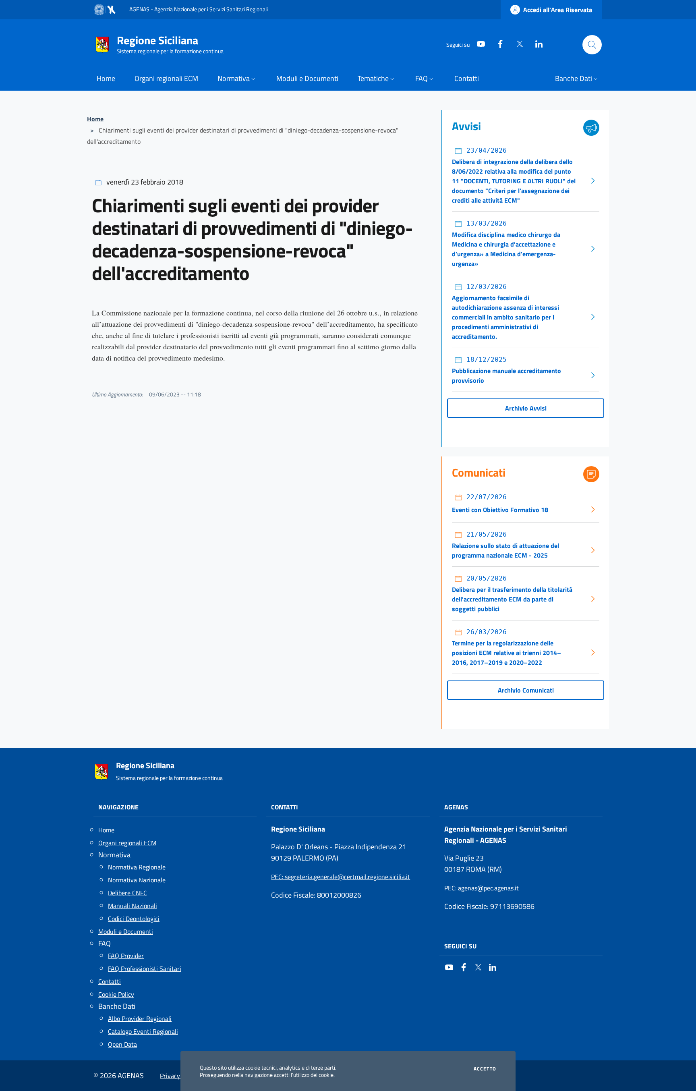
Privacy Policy (179, 1076)
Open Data (122, 1044)
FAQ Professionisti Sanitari (144, 968)
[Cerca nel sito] (592, 44)
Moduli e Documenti (125, 931)
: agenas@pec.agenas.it (481, 888)
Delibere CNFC (127, 893)
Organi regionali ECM (127, 843)
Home (95, 119)
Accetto (485, 1068)
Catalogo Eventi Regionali (143, 1031)
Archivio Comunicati (526, 690)
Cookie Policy (116, 994)
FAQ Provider (126, 955)
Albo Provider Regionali (140, 1018)
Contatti (109, 981)
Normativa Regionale (137, 867)
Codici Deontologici (134, 918)
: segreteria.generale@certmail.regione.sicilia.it (340, 877)
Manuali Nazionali (132, 906)
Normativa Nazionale (137, 880)
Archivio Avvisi (526, 408)
